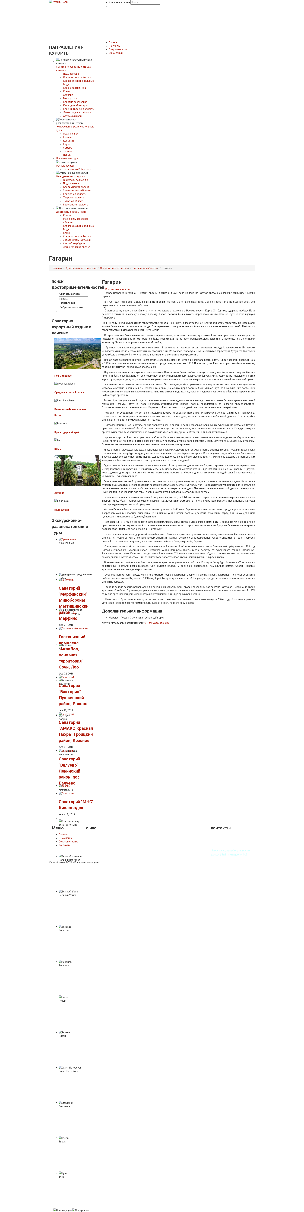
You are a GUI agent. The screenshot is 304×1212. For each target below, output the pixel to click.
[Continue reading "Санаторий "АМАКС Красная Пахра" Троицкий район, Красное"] (66, 714)
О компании (65, 838)
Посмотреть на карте (117, 289)
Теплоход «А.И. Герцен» (77, 169)
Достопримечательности (71, 211)
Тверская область (73, 197)
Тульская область (73, 201)
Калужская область (74, 194)
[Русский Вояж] (58, 1)
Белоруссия (70, 98)
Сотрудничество (68, 841)
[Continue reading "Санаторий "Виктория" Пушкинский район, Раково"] (66, 677)
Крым (66, 91)
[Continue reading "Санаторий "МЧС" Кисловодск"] (66, 793)
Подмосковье (71, 73)
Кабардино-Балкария (75, 105)
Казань (67, 137)
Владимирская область (76, 187)
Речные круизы (65, 165)
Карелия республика (75, 102)
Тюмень (67, 151)
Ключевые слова (119, 2)
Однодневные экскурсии (70, 176)
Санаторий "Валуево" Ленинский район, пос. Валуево (70, 771)
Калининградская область (78, 109)
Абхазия (68, 94)
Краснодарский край (75, 87)
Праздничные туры (67, 158)
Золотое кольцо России (77, 190)
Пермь (67, 154)
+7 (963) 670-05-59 (222, 845)
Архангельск (70, 133)
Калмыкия (69, 140)
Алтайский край (72, 116)
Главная (56, 268)
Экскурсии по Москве (75, 180)
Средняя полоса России (77, 77)
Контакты (64, 845)
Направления (67, 302)
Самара (67, 147)
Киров (66, 144)
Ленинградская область (77, 112)
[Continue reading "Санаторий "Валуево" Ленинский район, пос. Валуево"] (66, 750)
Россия (67, 215)
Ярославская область (75, 204)
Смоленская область (145, 268)
